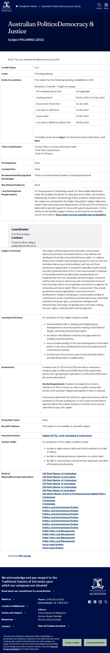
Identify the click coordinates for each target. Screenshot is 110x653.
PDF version (25, 555)
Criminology (48, 497)
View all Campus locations (52, 625)
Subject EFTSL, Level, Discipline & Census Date (67, 435)
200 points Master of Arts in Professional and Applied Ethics (74, 493)
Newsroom (7, 619)
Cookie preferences (95, 642)
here (62, 137)
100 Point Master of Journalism (59, 476)
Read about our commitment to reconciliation (26, 591)
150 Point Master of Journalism (59, 483)
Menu (106, 8)
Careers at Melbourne (13, 606)
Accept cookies (72, 642)
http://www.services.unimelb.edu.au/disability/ (81, 214)
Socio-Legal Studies (52, 544)
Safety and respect (12, 612)
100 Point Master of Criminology (59, 473)
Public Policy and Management (58, 530)
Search (99, 8)
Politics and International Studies (60, 507)
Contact (6, 626)
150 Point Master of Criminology (59, 480)
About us (6, 599)
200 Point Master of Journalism (59, 490)
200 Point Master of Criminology (59, 487)
